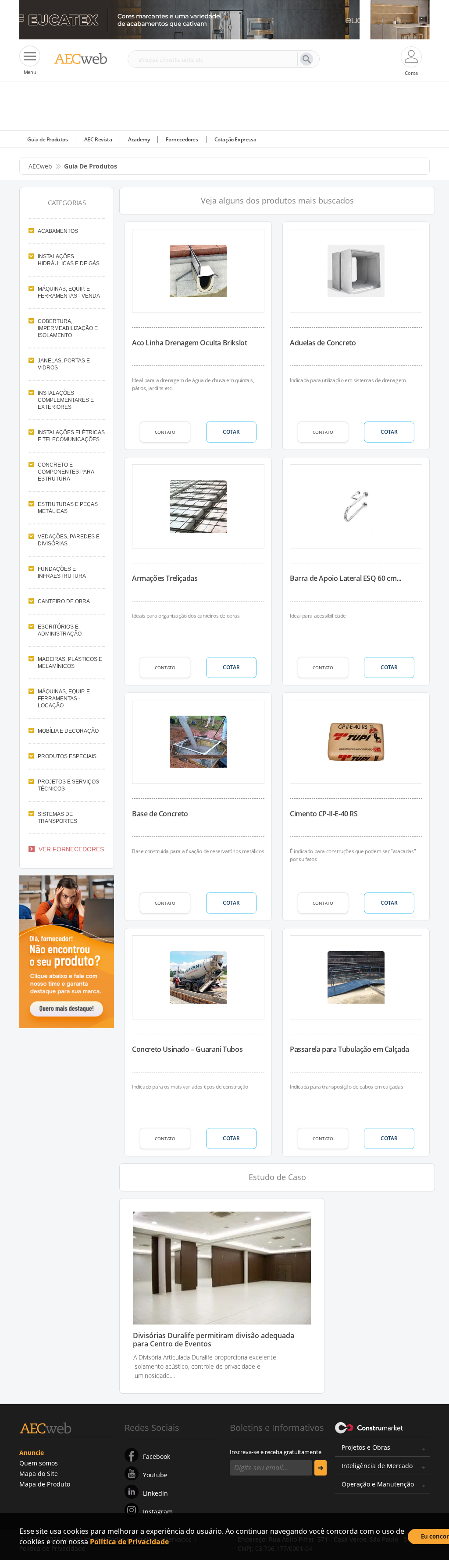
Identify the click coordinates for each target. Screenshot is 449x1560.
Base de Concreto (160, 814)
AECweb (40, 166)
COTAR (231, 432)
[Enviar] (320, 1468)
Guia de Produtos (47, 139)
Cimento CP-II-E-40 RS (324, 814)
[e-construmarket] (369, 1427)
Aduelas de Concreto (323, 343)
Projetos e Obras (366, 1447)
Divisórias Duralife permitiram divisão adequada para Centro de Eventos (213, 1340)
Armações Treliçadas (164, 578)
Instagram (158, 1511)
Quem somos (38, 1463)
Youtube (155, 1475)
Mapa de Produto (44, 1484)
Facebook (156, 1456)
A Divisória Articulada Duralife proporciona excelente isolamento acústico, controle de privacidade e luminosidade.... (204, 1366)
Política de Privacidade (129, 1541)
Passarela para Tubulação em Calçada (349, 1049)
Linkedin (155, 1493)
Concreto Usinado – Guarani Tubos (187, 1049)
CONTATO (165, 432)
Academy (139, 139)
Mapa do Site (38, 1473)
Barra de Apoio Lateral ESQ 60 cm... (345, 578)
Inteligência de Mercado (377, 1466)
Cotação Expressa (235, 139)
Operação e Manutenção (378, 1484)
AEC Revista (98, 139)
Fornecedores (182, 139)
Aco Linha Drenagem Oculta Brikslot (189, 343)
